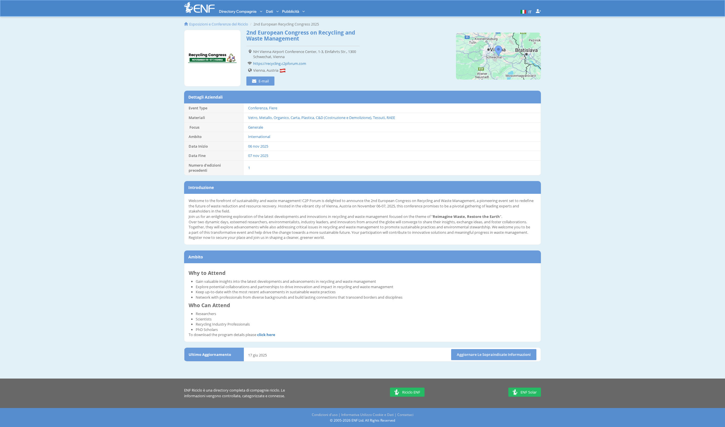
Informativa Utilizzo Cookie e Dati (367, 414)
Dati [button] (270, 11)
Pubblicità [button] (291, 11)
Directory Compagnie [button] (238, 11)
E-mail (263, 81)
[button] (525, 11)
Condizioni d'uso (325, 414)
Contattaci (405, 414)
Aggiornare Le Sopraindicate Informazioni (494, 354)
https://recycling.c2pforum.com (279, 63)
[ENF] (199, 7)
